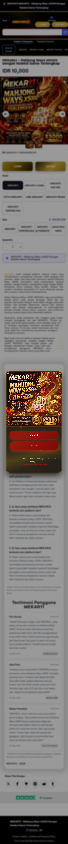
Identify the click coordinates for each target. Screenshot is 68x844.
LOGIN (34, 435)
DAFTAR (34, 445)
